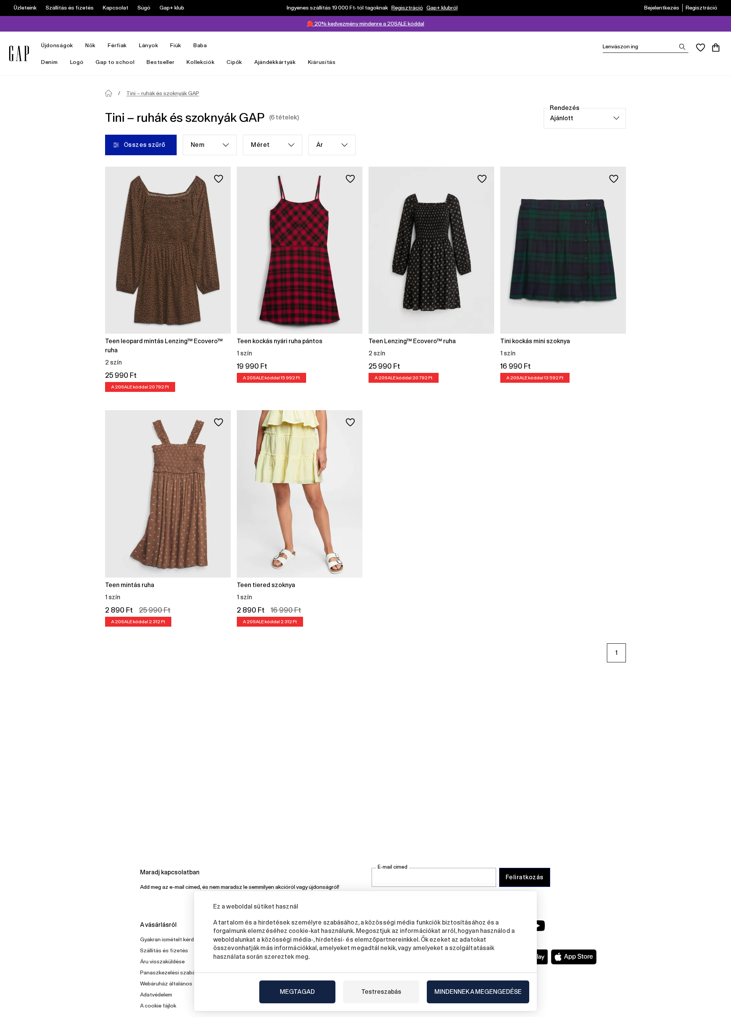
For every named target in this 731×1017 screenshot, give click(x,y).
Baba (200, 45)
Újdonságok (57, 45)
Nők (90, 45)
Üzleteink (25, 8)
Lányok (148, 45)
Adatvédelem (156, 995)
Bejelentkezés (661, 8)
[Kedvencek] (700, 47)
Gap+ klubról (442, 8)
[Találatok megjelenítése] (682, 47)
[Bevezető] (108, 93)
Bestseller (160, 62)
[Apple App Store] (574, 956)
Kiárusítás (322, 62)
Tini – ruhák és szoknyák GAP (162, 93)
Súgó (143, 8)
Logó (77, 62)
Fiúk (175, 45)
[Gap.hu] (19, 53)
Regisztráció (407, 8)
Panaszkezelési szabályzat (173, 972)
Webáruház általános (166, 983)
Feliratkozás (525, 877)
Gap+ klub (172, 8)
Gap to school (115, 62)
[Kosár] (715, 47)
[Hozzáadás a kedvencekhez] (218, 179)
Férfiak (117, 45)
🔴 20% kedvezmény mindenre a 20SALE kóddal (365, 24)
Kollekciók (200, 62)
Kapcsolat (115, 8)
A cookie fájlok (158, 1006)
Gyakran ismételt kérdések (173, 939)
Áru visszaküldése (162, 961)
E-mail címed (392, 867)
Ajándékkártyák (275, 62)
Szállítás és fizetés (70, 8)
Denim (49, 62)
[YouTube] (537, 925)
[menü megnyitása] (77, 45)
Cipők (234, 62)
